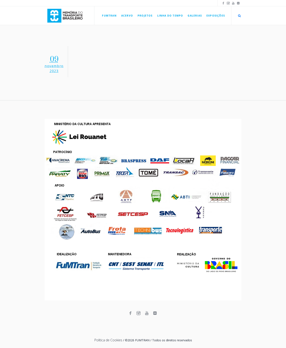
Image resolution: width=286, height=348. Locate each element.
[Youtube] (233, 3)
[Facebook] (223, 3)
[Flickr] (238, 3)
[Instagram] (228, 3)
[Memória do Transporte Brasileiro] (143, 209)
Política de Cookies (108, 340)
